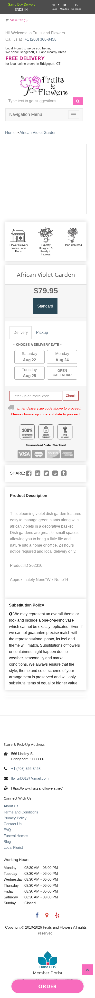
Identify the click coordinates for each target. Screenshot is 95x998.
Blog (7, 841)
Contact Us (13, 824)
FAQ (7, 830)
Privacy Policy (15, 818)
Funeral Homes (16, 836)
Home (10, 133)
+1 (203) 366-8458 (41, 39)
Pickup (42, 332)
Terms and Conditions (21, 812)
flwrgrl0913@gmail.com (30, 778)
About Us (11, 806)
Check (71, 396)
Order (47, 986)
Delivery (20, 332)
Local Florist (13, 847)
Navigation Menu (25, 114)
